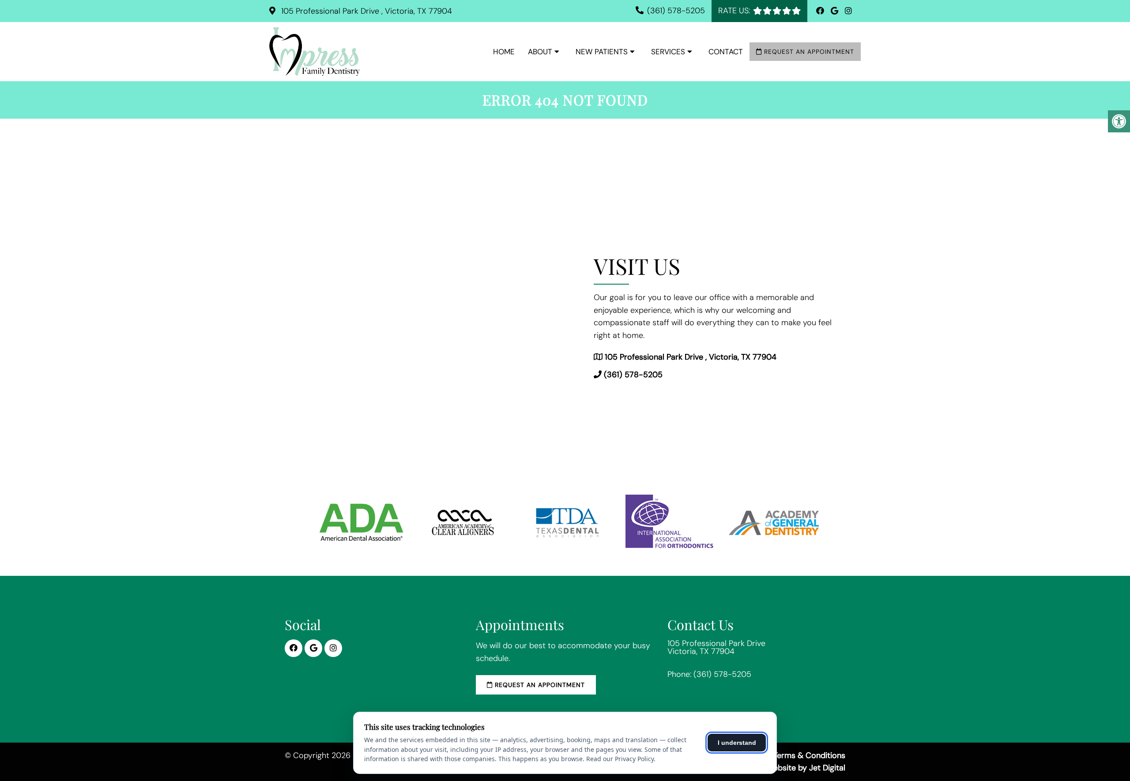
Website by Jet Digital (805, 767)
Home (504, 51)
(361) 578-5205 (676, 10)
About (540, 51)
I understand (737, 742)
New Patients (602, 51)
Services (668, 51)
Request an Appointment (808, 52)
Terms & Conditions (809, 755)
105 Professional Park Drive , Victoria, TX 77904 (365, 11)
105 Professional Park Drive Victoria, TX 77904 (716, 647)
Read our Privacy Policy (620, 759)
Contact (725, 51)
